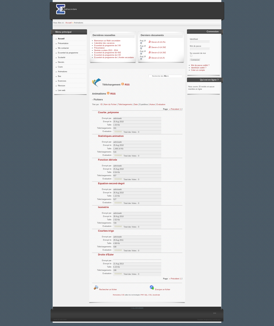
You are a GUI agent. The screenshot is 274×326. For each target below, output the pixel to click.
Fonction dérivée (107, 159)
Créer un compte (198, 70)
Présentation (63, 43)
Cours (60, 67)
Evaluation (161, 104)
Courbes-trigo (106, 230)
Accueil (69, 23)
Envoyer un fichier (162, 289)
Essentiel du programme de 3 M (107, 45)
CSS (150, 295)
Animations (62, 71)
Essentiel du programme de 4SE (107, 53)
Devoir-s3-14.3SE (158, 53)
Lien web (61, 90)
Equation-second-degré (111, 183)
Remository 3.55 (118, 295)
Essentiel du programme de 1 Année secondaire (114, 57)
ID (101, 104)
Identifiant (194, 39)
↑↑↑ (214, 313)
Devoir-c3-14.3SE (158, 47)
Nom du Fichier (110, 104)
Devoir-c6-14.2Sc (158, 42)
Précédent (175, 109)
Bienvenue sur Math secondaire (107, 41)
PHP (142, 295)
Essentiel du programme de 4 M (107, 55)
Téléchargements (125, 104)
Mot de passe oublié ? (200, 65)
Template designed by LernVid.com (208, 319)
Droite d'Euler (106, 254)
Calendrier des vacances (104, 43)
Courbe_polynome (108, 112)
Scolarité (61, 57)
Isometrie (103, 207)
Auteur (152, 104)
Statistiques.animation (111, 136)
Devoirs (61, 62)
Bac (59, 76)
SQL (146, 295)
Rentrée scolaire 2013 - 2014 (106, 50)
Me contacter (63, 48)
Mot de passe (195, 46)
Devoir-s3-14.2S (158, 58)
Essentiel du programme (68, 53)
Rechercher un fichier (108, 289)
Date (136, 104)
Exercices (62, 81)
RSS (127, 84)
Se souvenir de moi (198, 53)
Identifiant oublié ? (198, 68)
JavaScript (156, 295)
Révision (61, 86)
